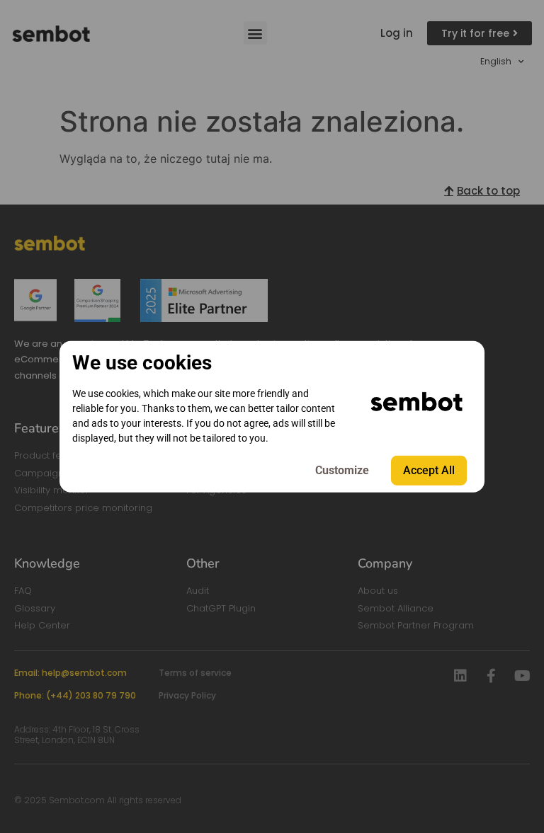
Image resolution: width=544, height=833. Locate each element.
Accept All (429, 470)
